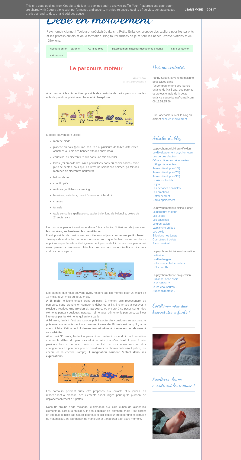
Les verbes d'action (164, 156)
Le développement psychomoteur (173, 152)
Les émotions (161, 192)
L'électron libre (161, 267)
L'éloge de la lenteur (165, 164)
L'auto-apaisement (164, 199)
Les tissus (159, 215)
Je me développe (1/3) (166, 168)
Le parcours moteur (165, 211)
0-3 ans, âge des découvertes (171, 160)
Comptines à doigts (164, 239)
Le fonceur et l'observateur (169, 263)
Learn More (194, 9)
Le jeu (156, 184)
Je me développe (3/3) (166, 176)
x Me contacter (180, 48)
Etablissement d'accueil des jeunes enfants (137, 48)
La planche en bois (164, 227)
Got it (211, 9)
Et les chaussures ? (165, 286)
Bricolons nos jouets (165, 235)
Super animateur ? (164, 290)
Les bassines (161, 219)
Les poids (158, 231)
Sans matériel (161, 243)
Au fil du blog (95, 48)
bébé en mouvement (174, 119)
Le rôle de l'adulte (163, 180)
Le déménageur (162, 259)
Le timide (158, 255)
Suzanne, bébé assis (165, 279)
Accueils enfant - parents (65, 48)
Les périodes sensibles (167, 188)
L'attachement (161, 196)
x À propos (56, 54)
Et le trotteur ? (161, 283)
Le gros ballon (161, 223)
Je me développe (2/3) (166, 172)
